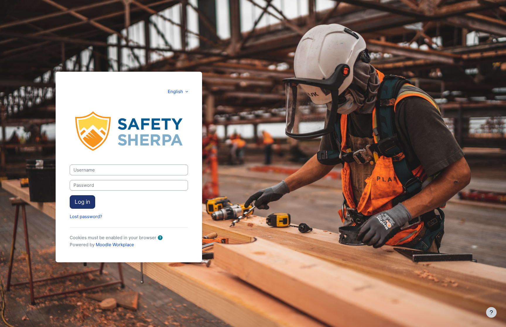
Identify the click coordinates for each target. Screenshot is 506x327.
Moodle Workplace (115, 244)
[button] (161, 238)
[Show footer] (491, 312)
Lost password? (86, 216)
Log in (82, 201)
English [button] (176, 91)
